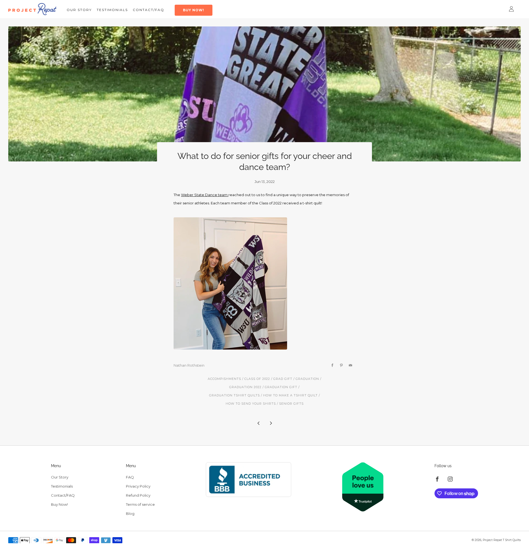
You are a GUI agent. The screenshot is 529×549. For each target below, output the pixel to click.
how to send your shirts (251, 403)
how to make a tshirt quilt (290, 395)
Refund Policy (138, 495)
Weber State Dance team (204, 195)
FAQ (130, 477)
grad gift (282, 379)
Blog (130, 513)
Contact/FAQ (148, 10)
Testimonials (112, 10)
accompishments (224, 379)
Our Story (79, 10)
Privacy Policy (138, 486)
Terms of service (140, 504)
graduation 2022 (245, 387)
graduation (307, 379)
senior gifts (291, 403)
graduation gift (281, 387)
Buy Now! (193, 10)
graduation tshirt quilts (234, 395)
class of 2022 (257, 379)
